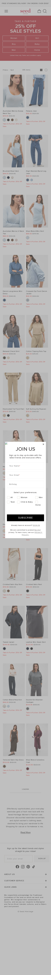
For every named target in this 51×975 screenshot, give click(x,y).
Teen (12, 502)
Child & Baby (27, 502)
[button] (43, 444)
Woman (24, 497)
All (11, 497)
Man (41, 497)
